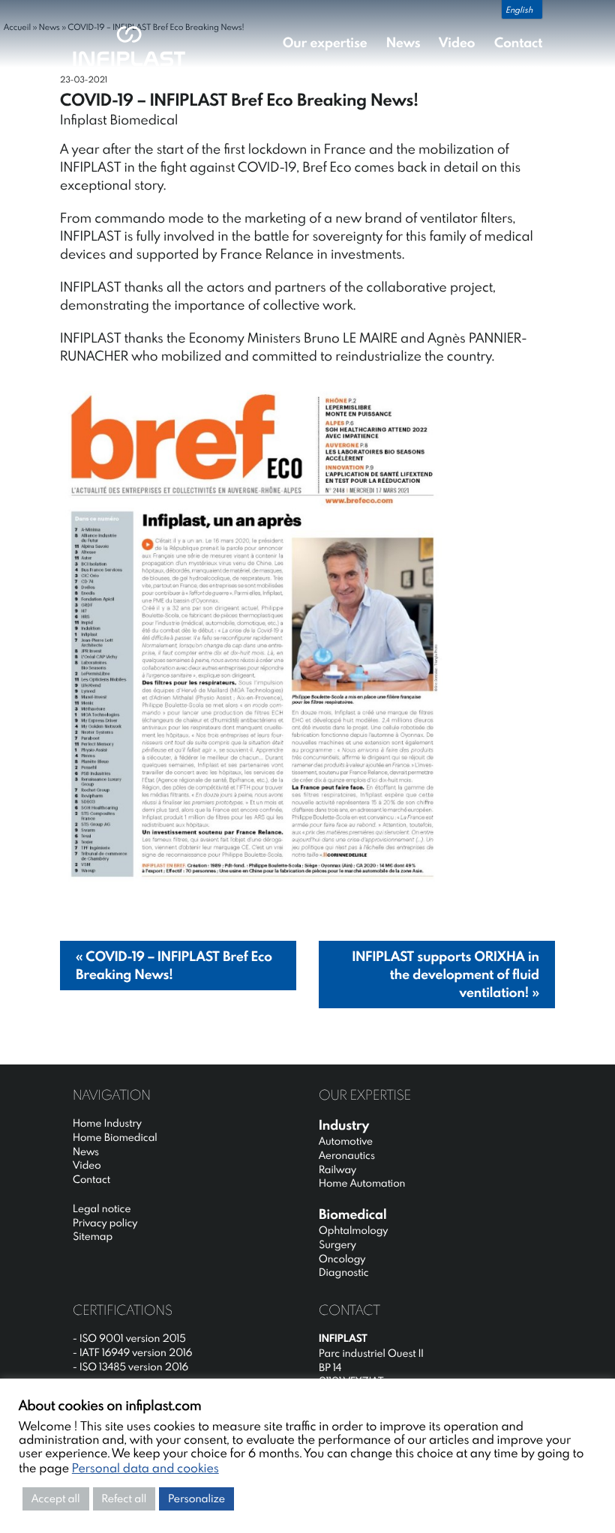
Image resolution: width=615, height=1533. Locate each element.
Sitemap (92, 1236)
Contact (518, 42)
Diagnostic (344, 1272)
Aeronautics (347, 1155)
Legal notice (101, 1208)
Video (457, 42)
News (403, 42)
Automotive (346, 1141)
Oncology (342, 1258)
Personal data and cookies (145, 1468)
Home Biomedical (115, 1137)
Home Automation (362, 1183)
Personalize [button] (196, 1499)
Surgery (337, 1244)
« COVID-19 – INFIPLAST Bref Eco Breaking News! (174, 965)
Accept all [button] (56, 1499)
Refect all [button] (124, 1499)
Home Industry (107, 1123)
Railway (337, 1169)
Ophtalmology (353, 1230)
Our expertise (325, 42)
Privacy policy (105, 1222)
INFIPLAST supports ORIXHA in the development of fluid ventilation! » (445, 974)
